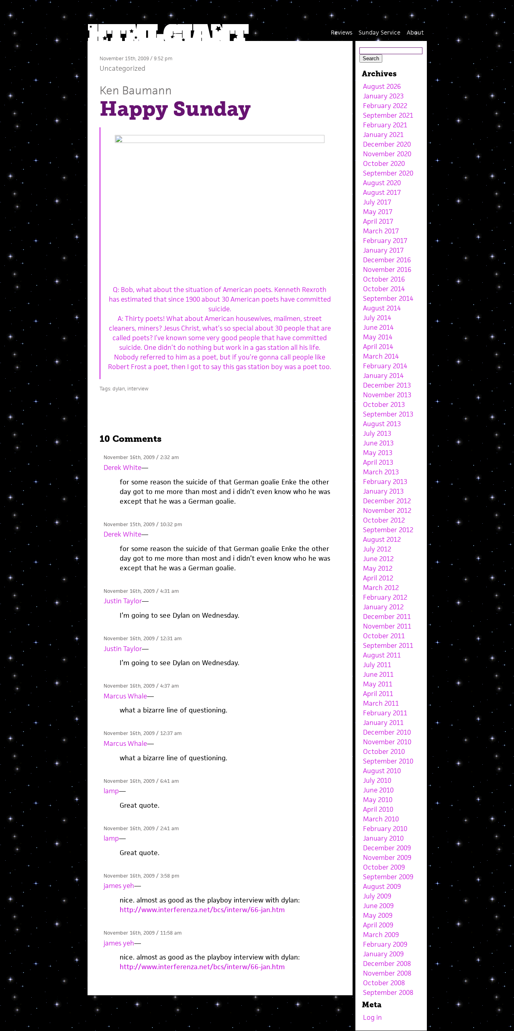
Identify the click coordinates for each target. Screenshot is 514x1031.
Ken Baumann (136, 90)
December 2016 (387, 259)
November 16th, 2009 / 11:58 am (143, 932)
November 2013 (387, 394)
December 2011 (387, 616)
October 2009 (384, 867)
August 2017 (382, 192)
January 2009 (383, 953)
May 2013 (377, 452)
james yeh (119, 885)
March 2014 (381, 356)
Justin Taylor (123, 600)
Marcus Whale (125, 696)
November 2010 (387, 741)
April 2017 (378, 221)
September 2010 (388, 761)
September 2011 (388, 645)
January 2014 (383, 375)
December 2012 (387, 500)
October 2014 (384, 288)
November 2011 (387, 626)
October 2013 (384, 404)
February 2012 (385, 597)
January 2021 (383, 134)
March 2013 (381, 472)
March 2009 (381, 934)
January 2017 (383, 250)
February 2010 (385, 828)
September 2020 (388, 173)
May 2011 (377, 684)
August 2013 (382, 423)
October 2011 (384, 635)
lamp (111, 790)
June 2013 (378, 443)
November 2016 (387, 269)
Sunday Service (379, 32)
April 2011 (378, 693)
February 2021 (385, 124)
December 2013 (387, 385)
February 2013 (385, 481)
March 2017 (381, 231)
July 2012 (377, 549)
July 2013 (377, 433)
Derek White (122, 467)
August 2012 (382, 539)
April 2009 (378, 925)
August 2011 (382, 655)
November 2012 (387, 510)
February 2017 (385, 240)
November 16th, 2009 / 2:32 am (141, 457)
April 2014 (378, 346)
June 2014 (378, 327)
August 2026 (382, 86)
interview (138, 388)
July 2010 (377, 780)
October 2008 (384, 982)
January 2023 (383, 96)
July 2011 (377, 664)
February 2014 (385, 365)
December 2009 (387, 847)
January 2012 (383, 606)
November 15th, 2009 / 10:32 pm (143, 524)
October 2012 (384, 520)
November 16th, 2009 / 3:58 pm (141, 875)
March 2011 (381, 703)
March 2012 (381, 587)
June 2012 (378, 558)
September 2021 (388, 115)
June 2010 (378, 790)
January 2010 (383, 838)
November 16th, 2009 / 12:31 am (143, 638)
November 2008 (387, 973)
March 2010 (381, 819)
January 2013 (383, 491)
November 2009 (387, 857)
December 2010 (387, 732)
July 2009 (377, 896)
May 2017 (377, 211)
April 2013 (378, 462)
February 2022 (385, 105)
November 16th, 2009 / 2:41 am (141, 828)
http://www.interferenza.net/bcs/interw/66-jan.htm (202, 909)
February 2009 (385, 944)
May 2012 (377, 568)
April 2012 (378, 578)
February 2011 (385, 712)
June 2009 (378, 905)
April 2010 (378, 809)
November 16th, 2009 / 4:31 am (141, 591)
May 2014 (377, 337)
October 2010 (384, 751)
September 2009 (388, 876)
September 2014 (388, 298)
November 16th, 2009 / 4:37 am (141, 685)
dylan (118, 388)
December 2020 (387, 144)
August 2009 (382, 886)
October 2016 (384, 279)
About (415, 32)
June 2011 (378, 674)
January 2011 (383, 722)
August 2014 (382, 308)
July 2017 (377, 202)
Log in (372, 1017)
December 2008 (387, 963)
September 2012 (388, 529)
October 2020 (384, 163)
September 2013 (388, 414)
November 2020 (387, 153)
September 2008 (388, 992)
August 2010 (382, 770)
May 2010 (377, 799)
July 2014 (377, 317)
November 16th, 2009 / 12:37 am (143, 733)
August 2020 (382, 182)
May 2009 (377, 915)
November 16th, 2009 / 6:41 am (141, 781)
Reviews (341, 32)
